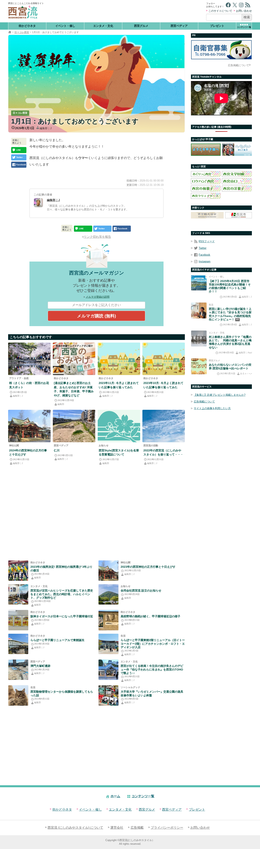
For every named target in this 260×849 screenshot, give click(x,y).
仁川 (57, 450)
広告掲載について (238, 65)
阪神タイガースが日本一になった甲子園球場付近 (61, 616)
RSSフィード (207, 241)
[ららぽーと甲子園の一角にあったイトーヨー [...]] (108, 644)
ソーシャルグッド (130, 687)
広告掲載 (137, 827)
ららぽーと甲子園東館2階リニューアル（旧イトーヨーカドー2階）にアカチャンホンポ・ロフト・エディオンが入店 (153, 643)
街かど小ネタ (27, 25)
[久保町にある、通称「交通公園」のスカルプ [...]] (108, 695)
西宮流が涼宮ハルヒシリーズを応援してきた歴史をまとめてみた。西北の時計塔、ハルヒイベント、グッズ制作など (61, 594)
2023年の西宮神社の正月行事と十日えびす (148, 566)
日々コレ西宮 (21, 32)
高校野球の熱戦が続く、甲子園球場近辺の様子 (150, 616)
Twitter (202, 248)
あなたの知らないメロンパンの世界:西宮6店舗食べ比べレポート (230, 366)
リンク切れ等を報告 (97, 236)
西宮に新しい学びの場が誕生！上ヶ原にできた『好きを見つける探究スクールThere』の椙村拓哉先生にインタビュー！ (230, 314)
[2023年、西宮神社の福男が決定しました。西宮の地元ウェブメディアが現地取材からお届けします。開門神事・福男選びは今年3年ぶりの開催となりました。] (18, 570)
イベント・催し (65, 25)
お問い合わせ (244, 10)
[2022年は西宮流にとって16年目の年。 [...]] (163, 426)
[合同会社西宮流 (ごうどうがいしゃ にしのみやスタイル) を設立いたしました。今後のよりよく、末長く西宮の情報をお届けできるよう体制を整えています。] (108, 594)
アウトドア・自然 (19, 378)
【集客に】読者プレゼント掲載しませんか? (219, 394)
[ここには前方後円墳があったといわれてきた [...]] (18, 670)
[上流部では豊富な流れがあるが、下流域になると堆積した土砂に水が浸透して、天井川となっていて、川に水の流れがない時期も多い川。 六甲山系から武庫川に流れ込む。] (74, 426)
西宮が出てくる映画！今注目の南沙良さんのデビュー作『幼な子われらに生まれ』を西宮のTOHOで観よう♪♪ (152, 669)
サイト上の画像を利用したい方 (212, 408)
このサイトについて (220, 10)
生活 (123, 635)
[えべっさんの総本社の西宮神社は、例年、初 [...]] (29, 426)
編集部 (60, 404)
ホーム (115, 796)
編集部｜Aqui (245, 352)
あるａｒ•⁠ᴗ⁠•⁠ (246, 373)
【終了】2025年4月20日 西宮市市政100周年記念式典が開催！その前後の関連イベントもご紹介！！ (230, 286)
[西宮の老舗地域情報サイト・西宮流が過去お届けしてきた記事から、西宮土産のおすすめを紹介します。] (74, 359)
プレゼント (217, 25)
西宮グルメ (141, 25)
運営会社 (116, 827)
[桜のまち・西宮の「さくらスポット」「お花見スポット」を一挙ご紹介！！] (29, 359)
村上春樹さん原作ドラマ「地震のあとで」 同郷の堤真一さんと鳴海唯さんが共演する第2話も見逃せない (230, 342)
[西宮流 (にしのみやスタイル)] (9, 32)
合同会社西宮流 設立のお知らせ (141, 590)
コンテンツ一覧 (143, 796)
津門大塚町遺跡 (40, 665)
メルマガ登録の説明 (97, 296)
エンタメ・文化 (103, 25)
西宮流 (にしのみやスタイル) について (75, 827)
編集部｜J (46, 128)
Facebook (204, 254)
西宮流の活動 (150, 445)
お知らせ (103, 445)
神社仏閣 (14, 445)
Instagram (204, 261)
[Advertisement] (125, 11)
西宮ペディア (179, 25)
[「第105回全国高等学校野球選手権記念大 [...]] (108, 620)
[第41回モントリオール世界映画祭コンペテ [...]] (108, 670)
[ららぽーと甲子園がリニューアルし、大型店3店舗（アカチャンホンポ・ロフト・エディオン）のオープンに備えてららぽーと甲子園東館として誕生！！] (18, 644)
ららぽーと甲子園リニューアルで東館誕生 (57, 640)
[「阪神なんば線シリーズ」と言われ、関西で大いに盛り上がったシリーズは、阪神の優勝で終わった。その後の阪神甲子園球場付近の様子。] (18, 620)
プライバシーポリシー (167, 827)
